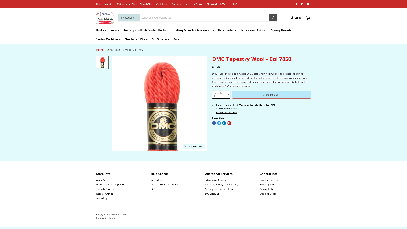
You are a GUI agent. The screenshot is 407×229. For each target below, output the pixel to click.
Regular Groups (104, 193)
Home (99, 4)
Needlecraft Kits (135, 39)
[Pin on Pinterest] (229, 123)
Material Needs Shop (127, 4)
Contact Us (156, 179)
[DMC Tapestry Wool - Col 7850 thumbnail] (102, 62)
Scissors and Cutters (253, 30)
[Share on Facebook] (214, 123)
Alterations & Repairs (216, 179)
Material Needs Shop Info (110, 184)
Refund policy (267, 184)
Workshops (177, 4)
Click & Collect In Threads (218, 4)
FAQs (235, 4)
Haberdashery (227, 30)
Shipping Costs (268, 193)
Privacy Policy (267, 189)
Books (100, 30)
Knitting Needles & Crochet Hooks (145, 30)
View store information (226, 112)
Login (297, 17)
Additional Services (194, 4)
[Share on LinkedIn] (224, 123)
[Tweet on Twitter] (219, 123)
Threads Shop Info (106, 189)
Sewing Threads (281, 30)
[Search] (273, 17)
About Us (109, 4)
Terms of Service (269, 179)
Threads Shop (146, 4)
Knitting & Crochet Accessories (192, 30)
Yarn (114, 30)
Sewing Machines (107, 39)
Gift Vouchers (160, 39)
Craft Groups (162, 4)
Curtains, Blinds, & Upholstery (221, 184)
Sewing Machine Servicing (219, 189)
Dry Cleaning (212, 193)
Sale (176, 39)
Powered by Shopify (105, 217)
